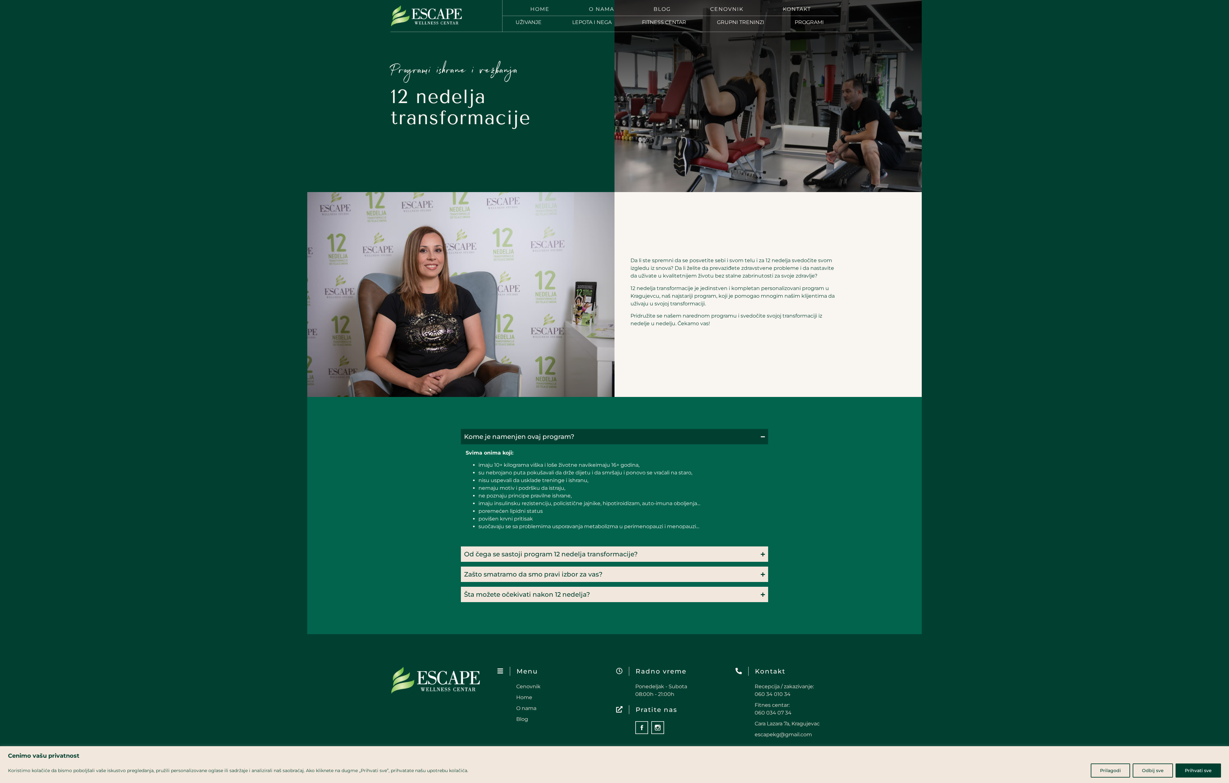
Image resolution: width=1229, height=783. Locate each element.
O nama (601, 9)
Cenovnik (726, 9)
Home (540, 9)
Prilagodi (1110, 770)
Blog (662, 9)
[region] (614, 764)
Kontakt (797, 9)
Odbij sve (1153, 770)
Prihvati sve (1198, 770)
